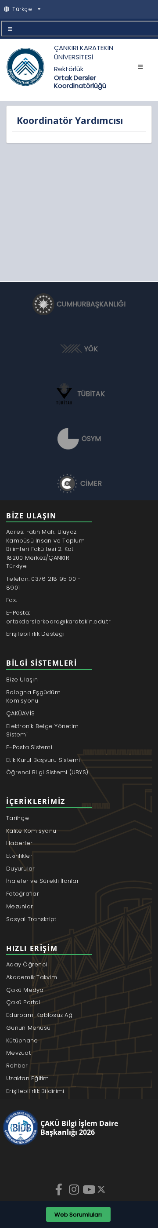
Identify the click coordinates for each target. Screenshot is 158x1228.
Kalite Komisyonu (31, 831)
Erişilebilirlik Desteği (35, 634)
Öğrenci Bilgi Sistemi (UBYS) (47, 772)
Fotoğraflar (22, 893)
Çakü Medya (25, 990)
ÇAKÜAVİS (20, 713)
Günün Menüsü (28, 1028)
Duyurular (20, 868)
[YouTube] (89, 1189)
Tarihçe (17, 818)
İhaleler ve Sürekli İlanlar (42, 881)
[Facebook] (59, 1189)
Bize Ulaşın (22, 679)
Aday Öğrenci (26, 964)
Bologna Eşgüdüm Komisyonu (33, 696)
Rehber (17, 1065)
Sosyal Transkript (31, 919)
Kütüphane (22, 1040)
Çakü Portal (23, 1002)
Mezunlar (19, 906)
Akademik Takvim (31, 977)
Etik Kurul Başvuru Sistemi (43, 760)
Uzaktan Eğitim (27, 1078)
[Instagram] (74, 1189)
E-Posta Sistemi (29, 747)
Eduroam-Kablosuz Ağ (39, 1015)
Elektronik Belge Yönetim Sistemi (42, 730)
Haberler (19, 843)
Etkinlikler (19, 856)
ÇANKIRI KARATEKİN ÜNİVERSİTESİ (83, 52)
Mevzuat (18, 1053)
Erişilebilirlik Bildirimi (35, 1091)
